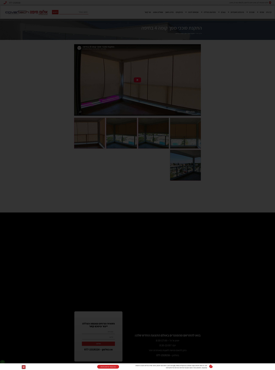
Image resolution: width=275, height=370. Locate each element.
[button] (23, 367)
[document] (137, 185)
